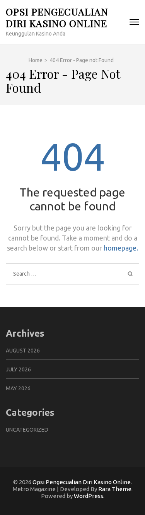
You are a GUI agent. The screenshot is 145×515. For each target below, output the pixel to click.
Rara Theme (114, 489)
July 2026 (18, 369)
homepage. (121, 248)
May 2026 (18, 388)
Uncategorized (27, 430)
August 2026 (23, 350)
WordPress (88, 496)
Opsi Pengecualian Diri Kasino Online (57, 17)
